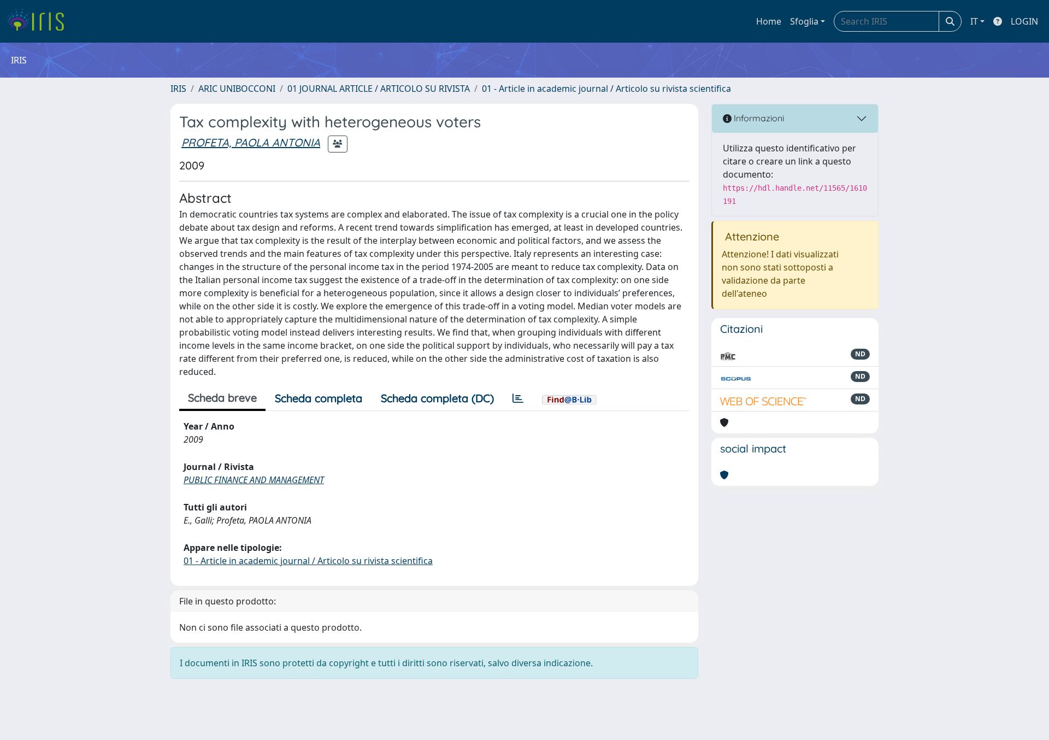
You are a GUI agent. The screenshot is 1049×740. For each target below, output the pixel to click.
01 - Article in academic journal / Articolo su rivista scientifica (606, 89)
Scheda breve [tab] (222, 397)
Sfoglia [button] (804, 21)
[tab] (518, 398)
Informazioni (758, 118)
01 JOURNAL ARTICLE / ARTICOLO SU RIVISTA (378, 89)
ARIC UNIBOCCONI (236, 89)
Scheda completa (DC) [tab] (437, 398)
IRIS (178, 89)
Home (768, 21)
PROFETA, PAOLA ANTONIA (250, 142)
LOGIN (1024, 21)
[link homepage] (40, 21)
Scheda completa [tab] (318, 398)
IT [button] (974, 21)
